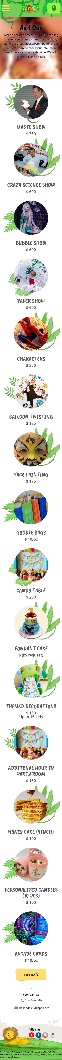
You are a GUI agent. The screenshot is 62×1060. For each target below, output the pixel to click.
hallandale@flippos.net (34, 1008)
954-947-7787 (33, 1000)
